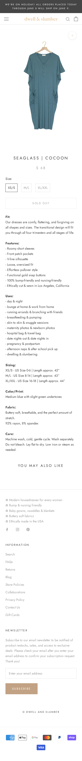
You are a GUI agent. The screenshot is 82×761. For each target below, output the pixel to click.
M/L (26, 187)
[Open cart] (76, 19)
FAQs (9, 562)
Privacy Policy (14, 599)
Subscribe (21, 689)
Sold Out (40, 203)
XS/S (11, 187)
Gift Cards (12, 615)
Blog (8, 577)
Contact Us (12, 607)
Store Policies (14, 584)
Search (10, 554)
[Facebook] (7, 529)
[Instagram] (17, 529)
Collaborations (15, 592)
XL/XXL (43, 187)
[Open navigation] (6, 19)
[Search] (68, 19)
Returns (10, 569)
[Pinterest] (28, 529)
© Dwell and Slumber (41, 712)
